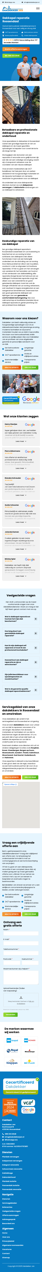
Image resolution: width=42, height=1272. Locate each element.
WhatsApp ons (10, 2)
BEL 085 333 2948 (12, 56)
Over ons (6, 1237)
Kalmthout (34, 752)
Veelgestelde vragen (11, 1211)
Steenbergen (13, 750)
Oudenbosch (29, 755)
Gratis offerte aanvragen (16, 49)
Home (4, 1233)
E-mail (6, 939)
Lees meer (20, 441)
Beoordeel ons (8, 1223)
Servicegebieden (9, 1203)
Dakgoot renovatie (10, 1165)
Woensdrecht (8, 752)
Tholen (26, 752)
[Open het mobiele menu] (38, 8)
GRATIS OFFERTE (12, 367)
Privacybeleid (8, 1241)
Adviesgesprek (8, 1219)
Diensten (6, 1199)
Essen (4, 750)
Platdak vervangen (10, 1157)
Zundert (18, 752)
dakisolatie (19, 187)
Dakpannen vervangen (12, 1161)
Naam (5, 929)
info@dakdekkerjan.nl (32, 2)
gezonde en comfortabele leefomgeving (15, 296)
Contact (6, 1253)
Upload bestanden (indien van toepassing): (14, 989)
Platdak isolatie (9, 1181)
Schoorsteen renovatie (12, 1169)
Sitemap (6, 1257)
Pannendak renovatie (11, 1189)
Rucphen (35, 748)
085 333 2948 (30, 367)
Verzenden (10, 1014)
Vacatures (7, 1249)
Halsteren (9, 757)
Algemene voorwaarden (12, 1245)
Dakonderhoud (8, 1177)
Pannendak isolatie (10, 1185)
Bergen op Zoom (27, 750)
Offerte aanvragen (10, 1215)
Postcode (7, 959)
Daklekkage (7, 1173)
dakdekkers (19, 725)
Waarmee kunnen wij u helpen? (16, 969)
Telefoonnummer (10, 949)
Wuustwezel (7, 755)
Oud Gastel (19, 755)
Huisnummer (27, 959)
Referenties (7, 1207)
